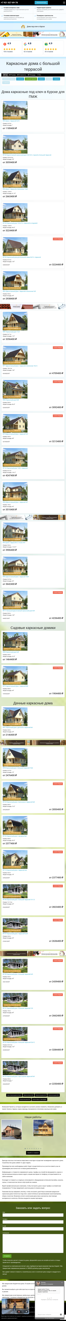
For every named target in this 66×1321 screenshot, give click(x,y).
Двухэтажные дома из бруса (14, 1095)
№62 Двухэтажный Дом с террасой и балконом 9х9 (19, 291)
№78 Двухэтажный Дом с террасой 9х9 (15, 434)
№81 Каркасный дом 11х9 (11, 332)
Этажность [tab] (22, 75)
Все (39, 75)
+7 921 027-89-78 (9, 2)
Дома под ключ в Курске (36, 26)
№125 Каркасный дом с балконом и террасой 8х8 (19, 802)
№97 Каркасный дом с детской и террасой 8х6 (18, 727)
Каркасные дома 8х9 (25, 1099)
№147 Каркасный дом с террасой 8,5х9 (15, 934)
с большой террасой (31, 79)
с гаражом (56, 79)
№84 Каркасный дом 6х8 (11, 652)
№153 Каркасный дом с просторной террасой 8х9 (19, 1076)
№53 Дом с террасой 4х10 (11, 121)
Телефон (5, 1219)
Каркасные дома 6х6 (41, 1095)
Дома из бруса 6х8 (28, 1095)
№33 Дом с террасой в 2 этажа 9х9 (14, 542)
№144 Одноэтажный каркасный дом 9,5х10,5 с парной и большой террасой (27, 155)
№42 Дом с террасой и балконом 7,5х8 (15, 189)
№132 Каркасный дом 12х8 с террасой (15, 468)
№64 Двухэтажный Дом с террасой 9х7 (15, 502)
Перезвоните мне (41, 2)
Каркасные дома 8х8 (53, 1095)
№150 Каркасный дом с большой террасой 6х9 (18, 974)
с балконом (20, 79)
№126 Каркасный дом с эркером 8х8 (15, 836)
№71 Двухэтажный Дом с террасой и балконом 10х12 (20, 366)
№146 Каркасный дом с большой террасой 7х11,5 (19, 899)
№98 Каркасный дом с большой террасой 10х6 (18, 768)
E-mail (4, 1226)
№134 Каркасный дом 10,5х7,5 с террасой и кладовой (20, 223)
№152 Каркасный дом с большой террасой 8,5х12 (19, 1042)
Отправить (7, 1256)
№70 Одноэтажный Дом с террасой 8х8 (15, 686)
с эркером (41, 79)
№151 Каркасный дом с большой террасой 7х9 (18, 1008)
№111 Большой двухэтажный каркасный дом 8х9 (19, 611)
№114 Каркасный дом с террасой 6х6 (15, 870)
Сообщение (6, 1233)
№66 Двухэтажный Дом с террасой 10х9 (16, 577)
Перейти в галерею (32, 1153)
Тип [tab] (6, 75)
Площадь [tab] (32, 75)
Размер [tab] (13, 75)
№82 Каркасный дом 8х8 (11, 400)
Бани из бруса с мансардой (39, 1099)
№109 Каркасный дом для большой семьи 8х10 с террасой (22, 257)
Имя (4, 1212)
